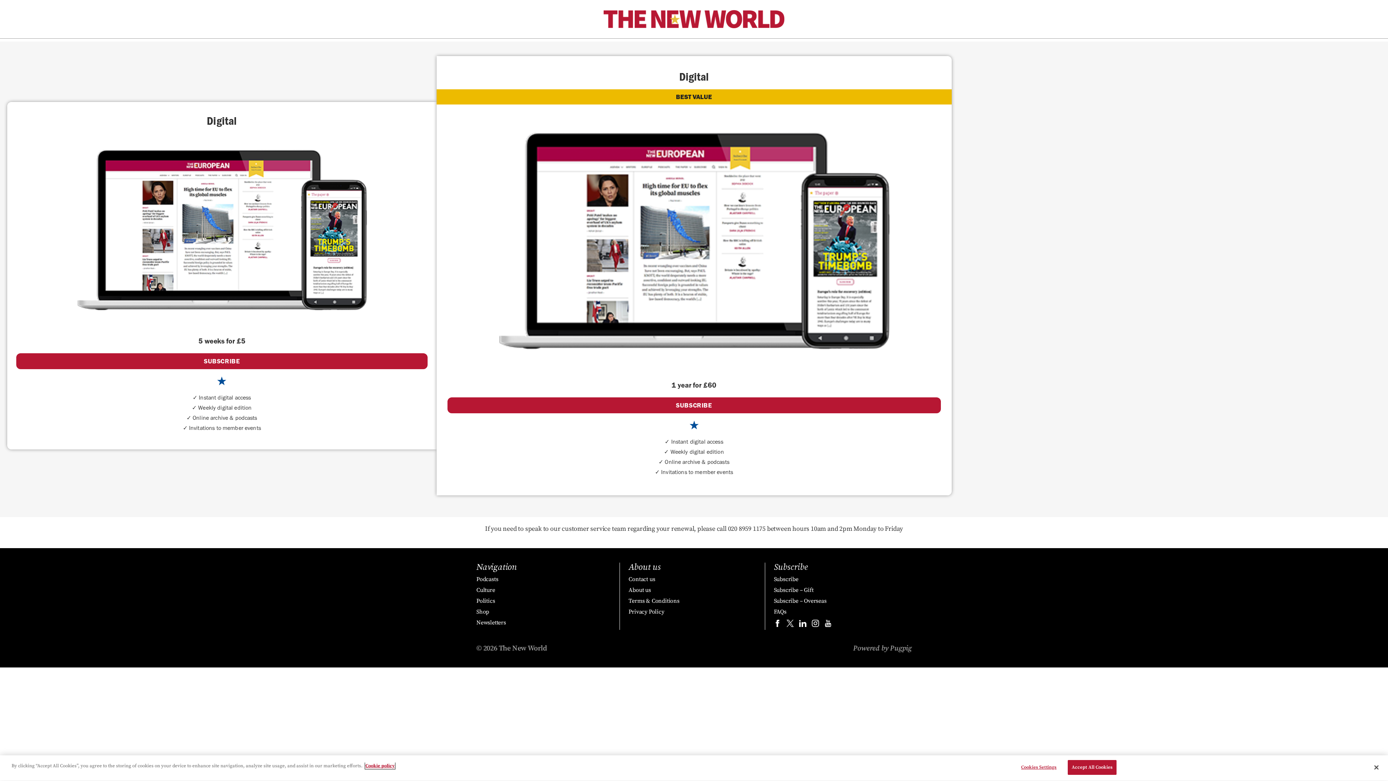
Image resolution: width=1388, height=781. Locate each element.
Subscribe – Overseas (800, 601)
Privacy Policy (646, 611)
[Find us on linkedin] (802, 625)
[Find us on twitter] (790, 625)
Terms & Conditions (654, 601)
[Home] (694, 19)
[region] (694, 768)
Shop (482, 611)
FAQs (780, 611)
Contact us (642, 579)
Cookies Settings (1039, 767)
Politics (485, 601)
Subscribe (786, 579)
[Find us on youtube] (828, 625)
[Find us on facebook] (777, 625)
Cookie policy (380, 766)
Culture (485, 590)
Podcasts (487, 579)
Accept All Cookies (1092, 767)
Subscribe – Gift (794, 590)
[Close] (1376, 767)
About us (640, 590)
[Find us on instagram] (815, 625)
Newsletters (491, 622)
